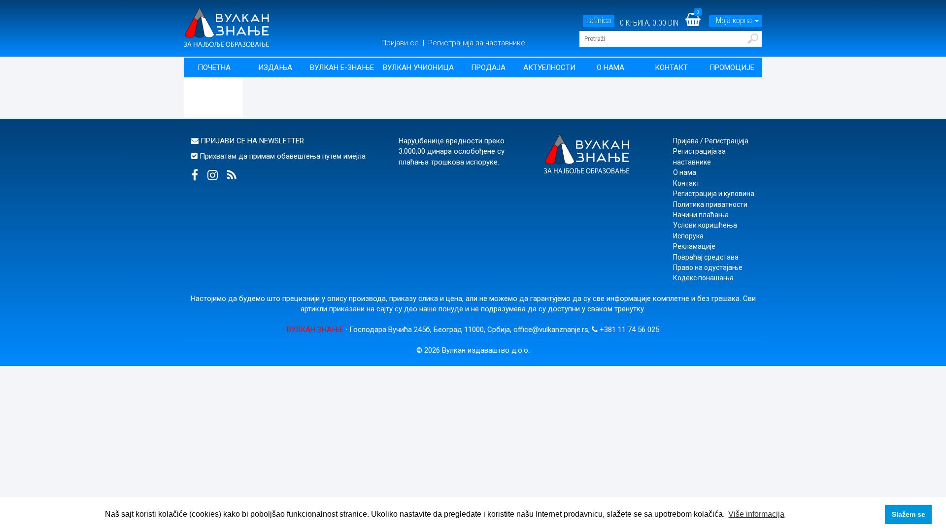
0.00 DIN (665, 23)
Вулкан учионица (418, 67)
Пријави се (401, 42)
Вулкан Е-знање (342, 67)
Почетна (214, 67)
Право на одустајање (708, 267)
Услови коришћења (705, 225)
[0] (699, 23)
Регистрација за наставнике (476, 42)
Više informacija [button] (756, 514)
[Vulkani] (226, 26)
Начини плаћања (701, 215)
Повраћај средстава (706, 257)
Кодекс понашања (703, 278)
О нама (610, 67)
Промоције (732, 67)
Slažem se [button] (908, 514)
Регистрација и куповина (713, 194)
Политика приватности (710, 204)
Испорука (688, 236)
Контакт (671, 67)
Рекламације (694, 246)
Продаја (488, 67)
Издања (275, 67)
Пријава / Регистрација (710, 141)
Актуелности (549, 67)
